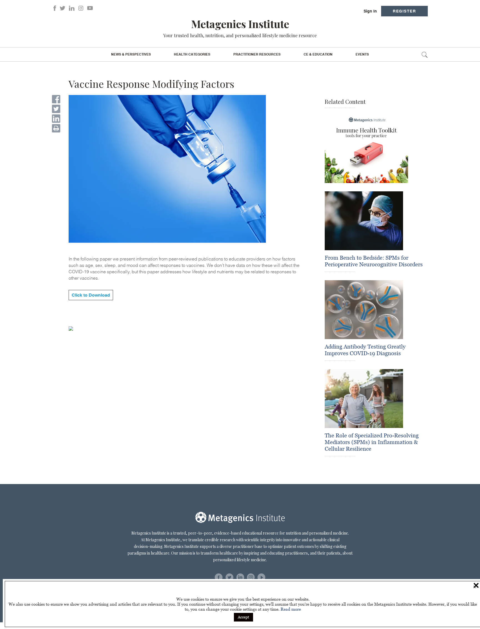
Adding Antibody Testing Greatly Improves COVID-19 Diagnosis (365, 350)
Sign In (370, 11)
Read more (291, 609)
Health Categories (192, 54)
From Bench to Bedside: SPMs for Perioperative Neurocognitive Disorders (374, 261)
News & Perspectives (131, 54)
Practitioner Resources (257, 54)
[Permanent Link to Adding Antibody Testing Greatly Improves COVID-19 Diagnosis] (364, 309)
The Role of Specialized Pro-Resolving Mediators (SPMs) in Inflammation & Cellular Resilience (372, 442)
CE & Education (318, 54)
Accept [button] (243, 617)
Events (362, 54)
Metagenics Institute (240, 24)
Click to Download (91, 295)
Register (404, 11)
